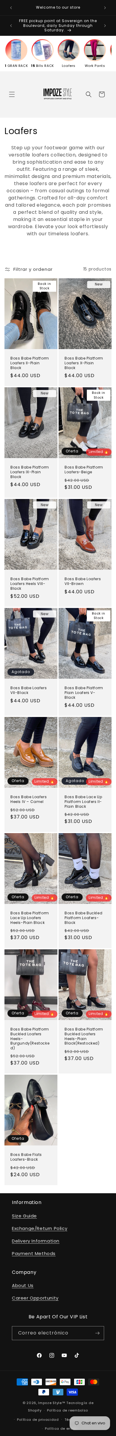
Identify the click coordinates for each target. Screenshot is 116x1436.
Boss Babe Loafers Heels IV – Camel (28, 799)
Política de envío (60, 1428)
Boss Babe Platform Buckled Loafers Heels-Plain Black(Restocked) (84, 1036)
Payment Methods (34, 1253)
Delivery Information (35, 1241)
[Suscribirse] (97, 1333)
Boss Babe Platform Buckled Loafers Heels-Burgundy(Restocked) (29, 1038)
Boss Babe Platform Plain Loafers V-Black (84, 693)
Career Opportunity (35, 1298)
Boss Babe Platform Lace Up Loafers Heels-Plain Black (29, 918)
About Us (23, 1285)
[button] (11, 94)
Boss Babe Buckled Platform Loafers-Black (83, 918)
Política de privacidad (38, 1419)
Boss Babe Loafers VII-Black (28, 690)
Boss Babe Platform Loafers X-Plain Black (84, 363)
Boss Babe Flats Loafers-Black (26, 1157)
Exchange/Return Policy (39, 1228)
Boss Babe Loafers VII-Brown (83, 581)
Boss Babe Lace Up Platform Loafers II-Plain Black (83, 802)
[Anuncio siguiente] (105, 7)
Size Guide (24, 1216)
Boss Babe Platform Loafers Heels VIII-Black (29, 584)
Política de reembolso (67, 1410)
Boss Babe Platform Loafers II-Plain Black (29, 363)
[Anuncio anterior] (11, 7)
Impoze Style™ (51, 1402)
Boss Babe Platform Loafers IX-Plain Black (29, 472)
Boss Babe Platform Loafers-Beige (84, 469)
